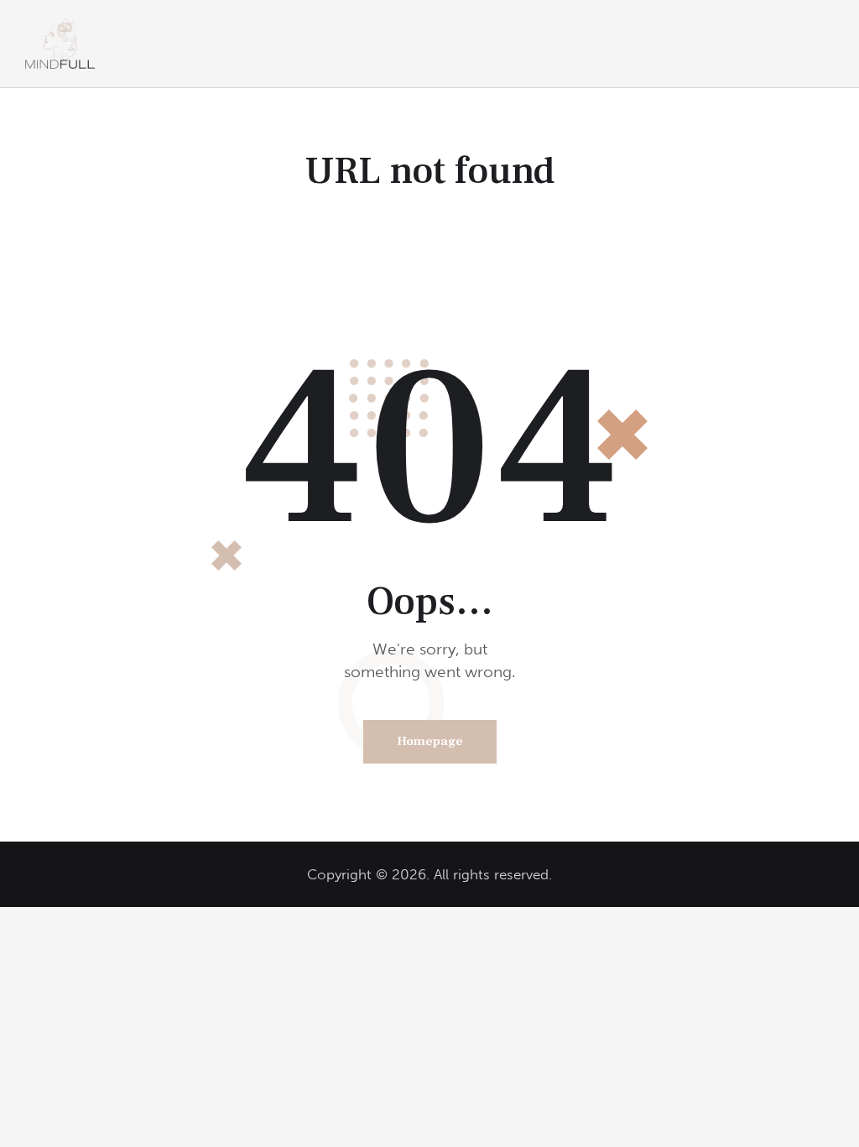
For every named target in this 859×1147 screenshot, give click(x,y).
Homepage (430, 741)
